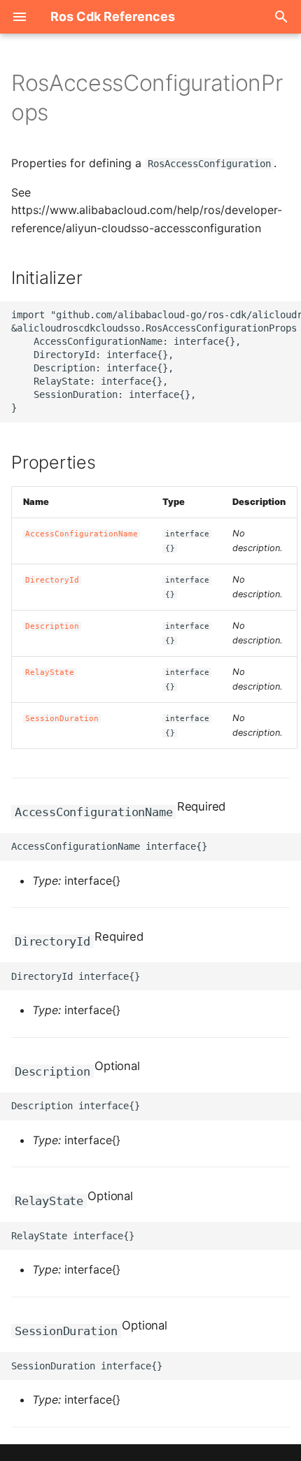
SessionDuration (62, 718)
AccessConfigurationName (81, 534)
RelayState (49, 672)
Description (52, 626)
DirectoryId (52, 580)
